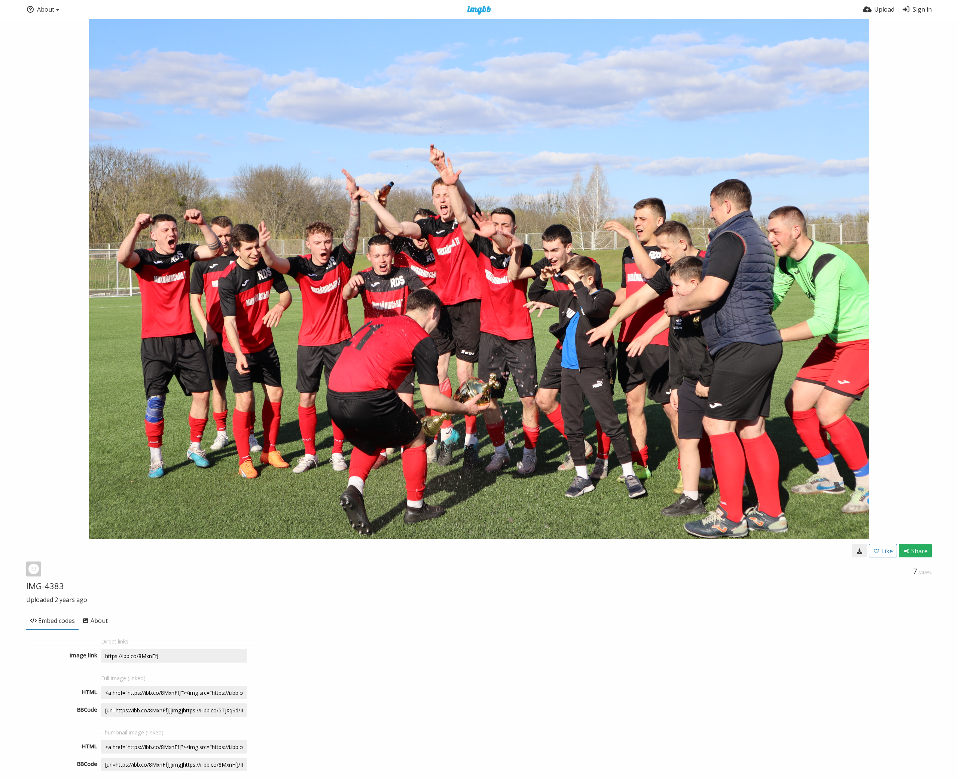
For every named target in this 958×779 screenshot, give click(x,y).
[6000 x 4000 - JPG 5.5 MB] (859, 550)
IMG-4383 (45, 585)
